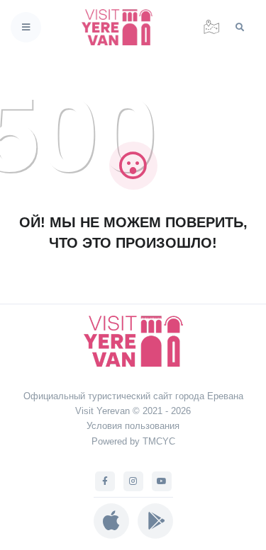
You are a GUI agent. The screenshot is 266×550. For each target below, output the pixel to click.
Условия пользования (133, 425)
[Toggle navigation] (26, 27)
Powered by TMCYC (133, 441)
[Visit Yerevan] (121, 27)
